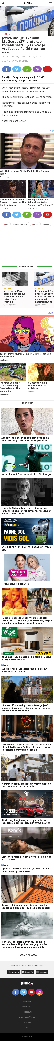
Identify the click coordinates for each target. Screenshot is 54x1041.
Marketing (27, 1007)
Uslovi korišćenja (27, 1017)
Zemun (35, 224)
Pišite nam (27, 1022)
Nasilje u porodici (20, 224)
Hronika (6, 34)
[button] (3, 283)
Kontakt (27, 1001)
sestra (46, 224)
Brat (6, 224)
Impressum (27, 1012)
